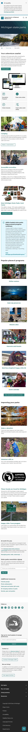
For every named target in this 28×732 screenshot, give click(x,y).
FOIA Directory (6, 725)
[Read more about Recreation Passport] (7, 100)
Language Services (7, 721)
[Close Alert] (26, 3)
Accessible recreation (8, 167)
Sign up (4, 572)
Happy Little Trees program (10, 523)
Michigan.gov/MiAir (9, 12)
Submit (14, 644)
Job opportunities (8, 675)
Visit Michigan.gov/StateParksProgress (15, 253)
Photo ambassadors (6, 584)
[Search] (23, 17)
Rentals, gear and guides (8, 591)
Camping (4, 133)
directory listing (15, 651)
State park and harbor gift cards (10, 586)
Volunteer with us (7, 459)
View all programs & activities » (14, 395)
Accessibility (6, 714)
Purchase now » (6, 213)
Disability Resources (8, 718)
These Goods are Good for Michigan (13, 489)
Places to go (8, 48)
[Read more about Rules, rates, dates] (21, 100)
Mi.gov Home (6, 707)
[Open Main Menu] (26, 17)
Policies (4, 710)
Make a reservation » (8, 144)
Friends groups (5, 581)
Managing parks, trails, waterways (10, 554)
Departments (6, 729)
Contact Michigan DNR (10, 659)
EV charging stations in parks (9, 588)
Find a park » (6, 69)
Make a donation (7, 428)
